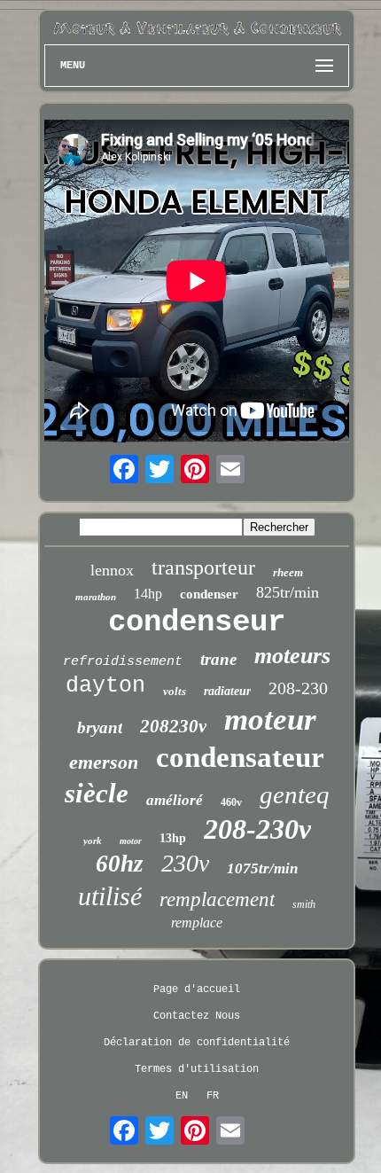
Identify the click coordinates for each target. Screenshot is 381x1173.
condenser (209, 594)
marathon (95, 596)
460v (231, 802)
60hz (120, 863)
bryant (99, 727)
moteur (270, 719)
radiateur (227, 691)
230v (185, 863)
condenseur (196, 622)
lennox (112, 570)
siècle (96, 793)
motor (131, 841)
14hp (148, 593)
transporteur (203, 567)
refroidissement (123, 661)
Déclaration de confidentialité (197, 1042)
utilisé (110, 896)
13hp (172, 838)
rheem (288, 572)
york (92, 840)
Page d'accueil (196, 989)
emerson (103, 762)
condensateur (240, 757)
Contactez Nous (196, 1016)
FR (212, 1096)
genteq (295, 794)
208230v (173, 726)
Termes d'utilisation (197, 1069)
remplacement (217, 899)
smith (303, 904)
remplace (196, 922)
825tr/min (287, 592)
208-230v (257, 829)
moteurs (292, 656)
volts (174, 691)
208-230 (298, 688)
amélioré (174, 800)
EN (181, 1096)
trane (218, 659)
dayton (105, 686)
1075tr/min (262, 868)
